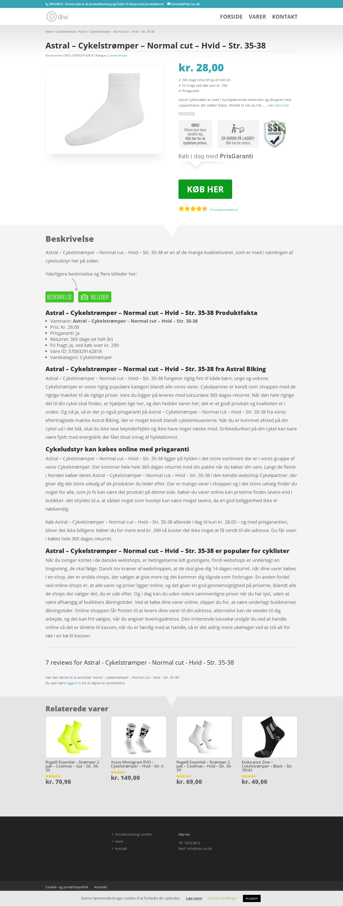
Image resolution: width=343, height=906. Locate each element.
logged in (73, 683)
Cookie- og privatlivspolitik (67, 887)
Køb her (205, 189)
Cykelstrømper (66, 31)
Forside (231, 17)
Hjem (49, 31)
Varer (257, 17)
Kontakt (285, 17)
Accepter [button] (252, 898)
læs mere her (278, 105)
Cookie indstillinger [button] (222, 898)
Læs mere (194, 898)
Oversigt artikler (139, 834)
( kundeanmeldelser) (224, 210)
